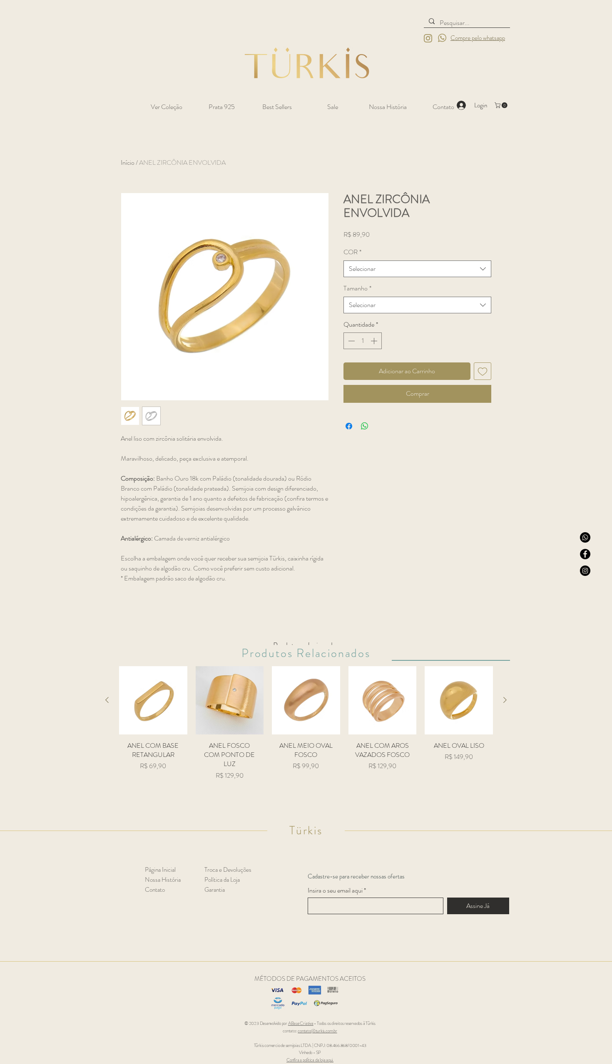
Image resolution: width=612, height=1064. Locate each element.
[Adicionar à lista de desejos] (482, 371)
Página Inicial (160, 869)
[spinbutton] (362, 341)
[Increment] (375, 341)
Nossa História (163, 879)
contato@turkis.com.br (317, 1030)
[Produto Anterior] (107, 700)
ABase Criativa (300, 1023)
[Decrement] (350, 341)
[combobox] (417, 268)
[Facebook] (585, 554)
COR (352, 252)
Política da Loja (222, 879)
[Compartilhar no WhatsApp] (365, 426)
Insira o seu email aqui (335, 890)
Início (127, 162)
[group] (306, 731)
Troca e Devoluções (227, 869)
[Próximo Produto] (505, 700)
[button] (502, 105)
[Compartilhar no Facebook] (349, 426)
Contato (155, 889)
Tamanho (357, 288)
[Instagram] (585, 570)
